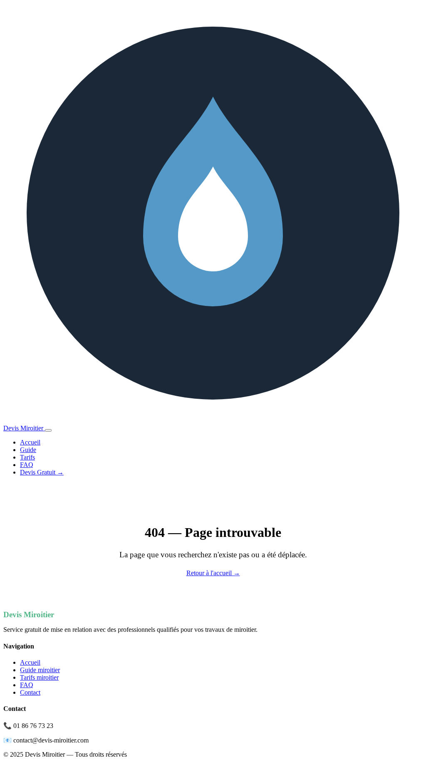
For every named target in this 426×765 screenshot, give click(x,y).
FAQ (26, 464)
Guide (28, 449)
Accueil (30, 442)
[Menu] (48, 430)
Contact (30, 692)
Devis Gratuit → (42, 472)
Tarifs (27, 457)
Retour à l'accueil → (213, 572)
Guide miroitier (40, 669)
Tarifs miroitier (39, 677)
